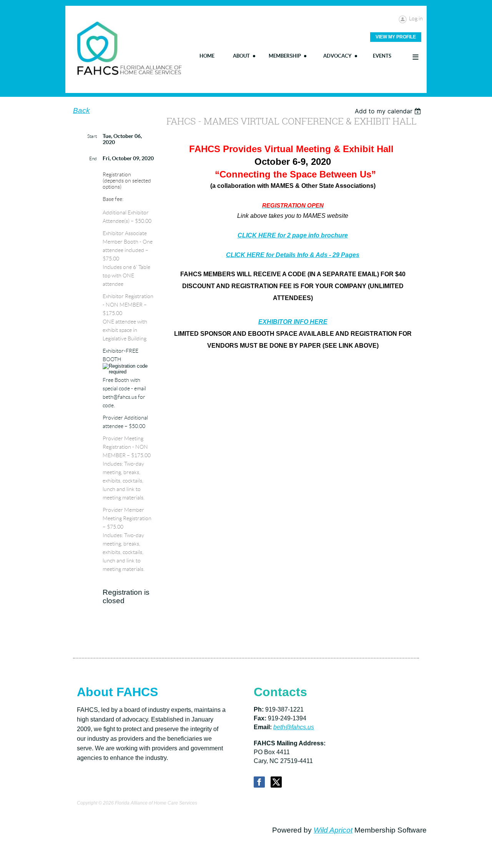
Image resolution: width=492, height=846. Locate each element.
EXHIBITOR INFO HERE (292, 321)
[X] (276, 782)
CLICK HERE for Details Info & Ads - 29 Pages (292, 255)
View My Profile (396, 37)
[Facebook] (259, 782)
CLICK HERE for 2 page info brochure (293, 235)
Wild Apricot (333, 830)
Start (92, 136)
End (93, 158)
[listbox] (389, 111)
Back (81, 110)
